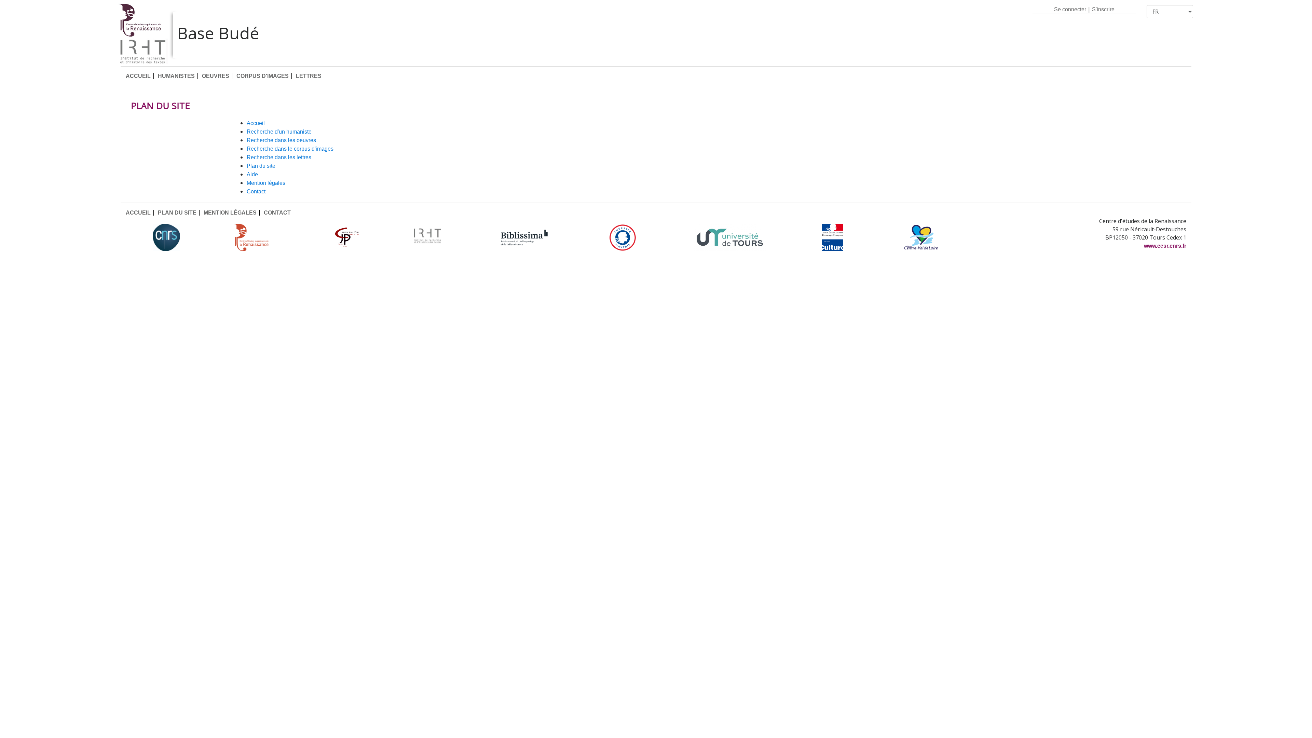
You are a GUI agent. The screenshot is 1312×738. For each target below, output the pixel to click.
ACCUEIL (138, 76)
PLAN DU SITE (261, 166)
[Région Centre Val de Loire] (921, 237)
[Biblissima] (524, 237)
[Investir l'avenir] (622, 237)
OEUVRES (215, 76)
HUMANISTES (176, 76)
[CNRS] (166, 237)
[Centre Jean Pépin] (346, 237)
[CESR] (256, 237)
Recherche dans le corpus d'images (290, 149)
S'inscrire (1103, 9)
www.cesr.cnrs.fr (1165, 246)
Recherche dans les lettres (279, 157)
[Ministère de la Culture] (832, 237)
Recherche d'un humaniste (279, 132)
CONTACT (256, 191)
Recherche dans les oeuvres (281, 140)
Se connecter (1070, 9)
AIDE (252, 174)
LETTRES (309, 76)
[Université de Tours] (730, 237)
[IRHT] (427, 237)
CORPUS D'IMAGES (262, 76)
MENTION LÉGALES (266, 183)
